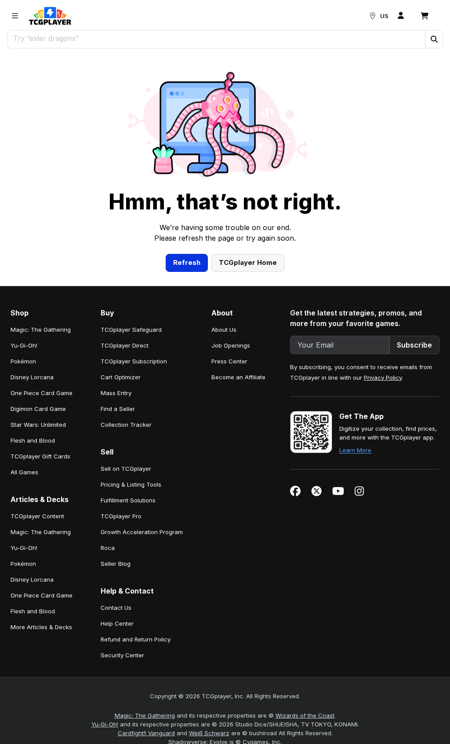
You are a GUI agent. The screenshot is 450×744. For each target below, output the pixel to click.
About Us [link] (223, 329)
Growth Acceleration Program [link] (142, 531)
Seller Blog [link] (116, 563)
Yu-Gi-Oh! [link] (24, 345)
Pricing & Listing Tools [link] (131, 484)
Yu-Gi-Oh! (104, 724)
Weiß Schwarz (209, 733)
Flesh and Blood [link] (33, 440)
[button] (434, 39)
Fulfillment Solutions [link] (128, 500)
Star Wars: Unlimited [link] (38, 424)
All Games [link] (24, 472)
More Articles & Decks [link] (41, 626)
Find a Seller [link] (118, 408)
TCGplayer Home (248, 262)
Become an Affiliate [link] (238, 377)
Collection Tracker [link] (126, 424)
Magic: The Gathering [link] (41, 329)
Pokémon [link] (23, 361)
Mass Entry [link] (116, 392)
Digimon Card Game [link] (38, 408)
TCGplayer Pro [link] (121, 516)
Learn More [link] (355, 450)
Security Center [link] (122, 655)
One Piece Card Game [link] (42, 392)
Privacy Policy (383, 377)
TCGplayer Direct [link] (125, 345)
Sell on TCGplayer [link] (126, 468)
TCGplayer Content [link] (37, 516)
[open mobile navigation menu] (14, 16)
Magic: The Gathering (145, 715)
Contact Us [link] (116, 607)
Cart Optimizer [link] (121, 377)
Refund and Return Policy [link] (136, 639)
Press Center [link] (229, 361)
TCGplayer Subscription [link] (134, 361)
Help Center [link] (117, 623)
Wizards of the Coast (305, 715)
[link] (50, 16)
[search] (216, 38)
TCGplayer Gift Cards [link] (40, 456)
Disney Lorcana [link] (32, 377)
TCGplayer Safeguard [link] (131, 329)
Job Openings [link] (230, 345)
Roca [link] (108, 547)
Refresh (186, 262)
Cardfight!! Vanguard (146, 733)
